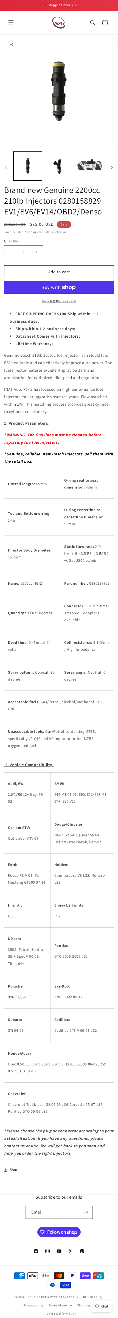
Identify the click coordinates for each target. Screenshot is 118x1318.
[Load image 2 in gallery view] (59, 166)
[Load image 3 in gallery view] (90, 166)
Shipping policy (88, 1305)
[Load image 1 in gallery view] (27, 166)
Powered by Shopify (64, 1297)
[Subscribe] (86, 1212)
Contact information (61, 1314)
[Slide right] (112, 167)
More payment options (59, 300)
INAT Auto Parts (37, 1297)
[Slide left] (6, 167)
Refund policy (93, 1297)
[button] (11, 23)
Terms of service (60, 1305)
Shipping (30, 232)
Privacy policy (33, 1305)
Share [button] (15, 1169)
